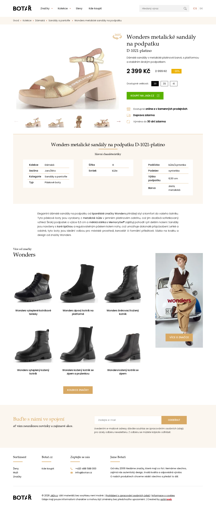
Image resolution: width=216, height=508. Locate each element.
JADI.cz (54, 495)
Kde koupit (95, 8)
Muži (15, 472)
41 (174, 83)
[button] (118, 121)
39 (164, 83)
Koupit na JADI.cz (142, 95)
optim (166, 499)
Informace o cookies (163, 495)
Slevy (79, 8)
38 (155, 83)
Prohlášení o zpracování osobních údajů (128, 495)
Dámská (40, 20)
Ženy (16, 468)
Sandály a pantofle (60, 20)
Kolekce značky (78, 390)
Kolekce (63, 8)
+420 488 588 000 (85, 468)
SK (201, 8)
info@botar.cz (83, 472)
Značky (44, 8)
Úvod (16, 20)
